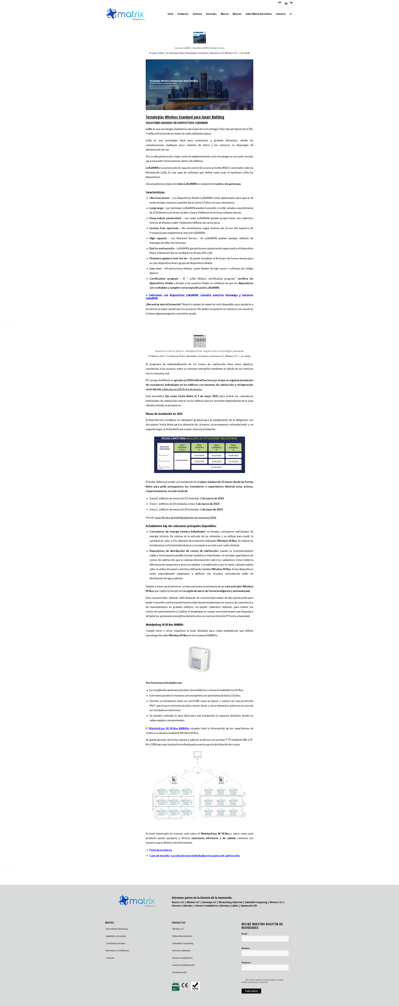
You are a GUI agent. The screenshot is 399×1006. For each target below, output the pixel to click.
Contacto (110, 958)
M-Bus (181, 53)
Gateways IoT (209, 902)
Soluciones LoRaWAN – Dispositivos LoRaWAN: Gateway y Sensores (199, 47)
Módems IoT (193, 902)
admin (247, 53)
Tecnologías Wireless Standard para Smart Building (185, 117)
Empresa (247, 962)
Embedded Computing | (257, 902)
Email (245, 934)
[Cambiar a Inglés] (286, 4)
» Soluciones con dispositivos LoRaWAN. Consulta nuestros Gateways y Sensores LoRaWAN (199, 296)
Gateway (173, 53)
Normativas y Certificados (117, 950)
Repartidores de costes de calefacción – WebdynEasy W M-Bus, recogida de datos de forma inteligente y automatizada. (199, 351)
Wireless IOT (231, 53)
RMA (279, 2)
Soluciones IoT (216, 53)
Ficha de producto (160, 850)
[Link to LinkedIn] (291, 2)
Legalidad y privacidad (116, 936)
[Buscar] (291, 14)
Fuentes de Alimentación (183, 965)
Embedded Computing (182, 943)
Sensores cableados (181, 950)
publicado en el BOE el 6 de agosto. (182, 389)
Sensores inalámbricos (182, 958)
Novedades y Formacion (197, 53)
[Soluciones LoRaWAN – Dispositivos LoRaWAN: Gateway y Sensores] (199, 38)
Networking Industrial (230, 902)
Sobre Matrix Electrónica (117, 929)
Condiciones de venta (115, 943)
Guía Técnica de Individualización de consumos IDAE (185, 517)
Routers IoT (178, 902)
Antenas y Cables (229, 905)
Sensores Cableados (182, 905)
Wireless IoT (276, 902)
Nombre (246, 948)
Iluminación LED (249, 905)
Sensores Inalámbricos (207, 905)
